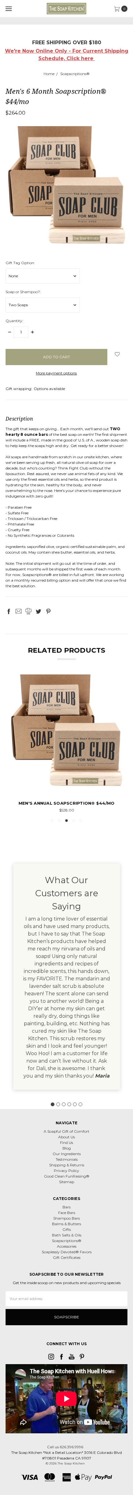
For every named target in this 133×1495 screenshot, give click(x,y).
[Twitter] (38, 611)
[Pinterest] (48, 611)
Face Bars (66, 1212)
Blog (66, 1148)
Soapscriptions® (66, 1240)
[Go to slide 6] (80, 1104)
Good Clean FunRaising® (66, 1176)
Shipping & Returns (66, 1165)
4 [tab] (73, 820)
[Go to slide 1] (52, 1104)
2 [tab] (59, 820)
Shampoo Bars (66, 1218)
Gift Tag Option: (20, 262)
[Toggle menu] (8, 8)
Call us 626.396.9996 (65, 1447)
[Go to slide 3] (64, 1104)
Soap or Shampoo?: (23, 291)
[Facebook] (9, 611)
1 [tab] (52, 820)
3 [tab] (66, 820)
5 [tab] (80, 820)
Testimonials (67, 1159)
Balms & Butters (66, 1223)
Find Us (66, 1142)
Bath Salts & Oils (66, 1235)
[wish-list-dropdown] (117, 354)
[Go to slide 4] (69, 1104)
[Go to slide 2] (58, 1104)
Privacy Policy (66, 1170)
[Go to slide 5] (75, 1104)
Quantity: (14, 320)
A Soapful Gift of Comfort (66, 1131)
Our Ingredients (67, 1153)
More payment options (56, 373)
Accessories (66, 1246)
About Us (66, 1137)
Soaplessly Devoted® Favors (67, 1252)
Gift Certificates (66, 1257)
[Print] (28, 611)
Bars (66, 1207)
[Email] (18, 611)
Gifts (66, 1229)
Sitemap (66, 1181)
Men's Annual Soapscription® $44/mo (67, 803)
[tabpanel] (66, 743)
